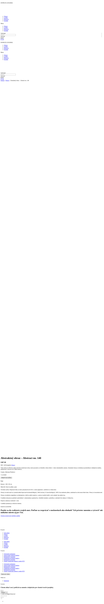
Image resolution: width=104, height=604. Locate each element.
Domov (3, 80)
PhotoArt (6, 19)
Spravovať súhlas (5, 574)
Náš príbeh (7, 533)
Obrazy (6, 16)
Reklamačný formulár (9, 559)
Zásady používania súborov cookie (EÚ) (14, 561)
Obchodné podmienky (9, 554)
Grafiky (6, 17)
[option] (53, 601)
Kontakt (6, 20)
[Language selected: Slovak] (52, 600)
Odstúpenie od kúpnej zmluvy (11, 558)
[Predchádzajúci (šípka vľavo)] (1, 597)
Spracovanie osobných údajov (11, 555)
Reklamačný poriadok (9, 557)
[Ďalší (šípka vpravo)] (3, 597)
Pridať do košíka (6, 477)
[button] (52, 23)
